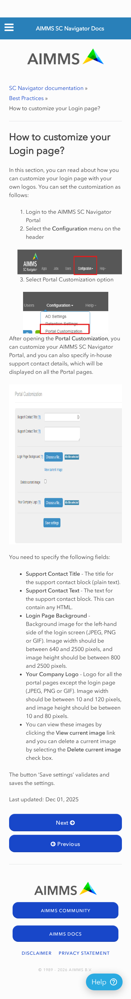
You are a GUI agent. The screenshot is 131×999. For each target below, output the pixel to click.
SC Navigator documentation (46, 87)
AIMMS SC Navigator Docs (70, 28)
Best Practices (26, 97)
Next (63, 822)
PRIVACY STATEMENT (84, 953)
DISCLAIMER (37, 953)
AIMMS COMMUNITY (65, 910)
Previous (68, 843)
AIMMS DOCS (65, 934)
